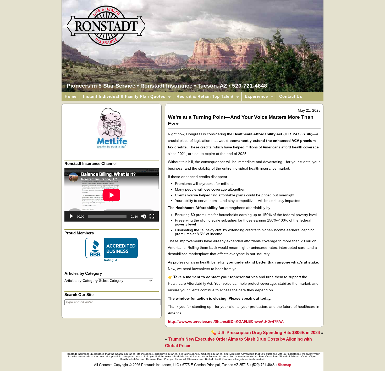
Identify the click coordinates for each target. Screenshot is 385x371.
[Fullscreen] (152, 216)
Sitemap (284, 365)
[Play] (71, 216)
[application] (111, 195)
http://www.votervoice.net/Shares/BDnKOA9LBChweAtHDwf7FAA (226, 322)
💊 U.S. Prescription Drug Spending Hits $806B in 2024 (265, 332)
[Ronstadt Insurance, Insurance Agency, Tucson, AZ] (111, 250)
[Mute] (143, 216)
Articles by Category (81, 281)
